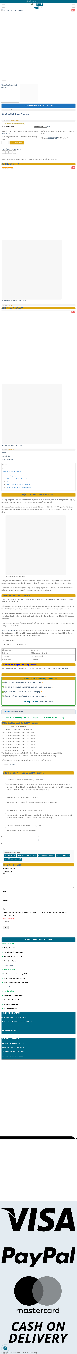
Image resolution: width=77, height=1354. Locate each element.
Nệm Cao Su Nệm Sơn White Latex (14, 301)
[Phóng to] (4, 79)
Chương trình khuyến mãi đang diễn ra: (19, 479)
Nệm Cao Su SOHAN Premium (12, 471)
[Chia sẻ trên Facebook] (3, 152)
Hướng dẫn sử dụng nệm (12, 948)
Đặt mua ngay (17, 142)
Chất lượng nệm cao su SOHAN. (17, 476)
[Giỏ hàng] (3, 6)
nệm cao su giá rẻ (17, 711)
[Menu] (73, 6)
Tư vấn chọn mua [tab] (7, 460)
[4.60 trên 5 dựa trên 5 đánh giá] (5, 117)
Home (4, 110)
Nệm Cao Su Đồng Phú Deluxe (12, 445)
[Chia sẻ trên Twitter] (7, 152)
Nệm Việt (13, 765)
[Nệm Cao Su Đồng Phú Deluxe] (32, 414)
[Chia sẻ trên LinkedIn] (14, 152)
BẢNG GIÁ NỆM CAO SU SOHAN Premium (19, 487)
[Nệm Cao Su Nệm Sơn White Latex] (32, 270)
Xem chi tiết (6, 134)
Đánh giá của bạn (9, 868)
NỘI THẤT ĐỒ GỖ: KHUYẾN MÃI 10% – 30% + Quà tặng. (24, 696)
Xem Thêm (9, 987)
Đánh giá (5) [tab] (6, 456)
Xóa (48, 126)
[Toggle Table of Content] (3, 469)
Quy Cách (7, 730)
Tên (5, 891)
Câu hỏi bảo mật (9, 915)
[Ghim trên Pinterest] (10, 152)
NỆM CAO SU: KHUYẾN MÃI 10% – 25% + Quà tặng (22, 682)
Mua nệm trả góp (10, 961)
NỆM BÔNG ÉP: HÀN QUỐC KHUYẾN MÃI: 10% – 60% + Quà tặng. (28, 687)
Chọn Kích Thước (8, 126)
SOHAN (10, 110)
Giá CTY (17, 730)
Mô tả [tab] (4, 453)
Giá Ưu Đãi (28, 730)
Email (5, 900)
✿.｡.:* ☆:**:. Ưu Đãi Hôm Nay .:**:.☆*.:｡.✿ (19, 484)
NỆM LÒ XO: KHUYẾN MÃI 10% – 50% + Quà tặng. (22, 692)
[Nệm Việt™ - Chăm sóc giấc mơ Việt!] (38, 6)
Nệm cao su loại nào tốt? (13, 956)
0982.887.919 (53, 138)
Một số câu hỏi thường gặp (13, 952)
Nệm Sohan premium (9, 630)
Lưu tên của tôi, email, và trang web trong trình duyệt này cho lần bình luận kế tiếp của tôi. (35, 912)
